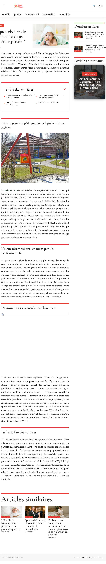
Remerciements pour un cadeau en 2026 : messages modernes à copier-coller (94, 34)
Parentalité (90, 74)
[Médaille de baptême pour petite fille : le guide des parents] (11, 512)
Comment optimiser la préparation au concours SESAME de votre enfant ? (90, 83)
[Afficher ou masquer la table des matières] (50, 89)
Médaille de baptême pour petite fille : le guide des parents (10, 525)
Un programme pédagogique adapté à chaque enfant (20, 96)
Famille (5, 517)
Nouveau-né (54, 517)
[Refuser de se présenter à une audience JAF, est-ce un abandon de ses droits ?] (78, 49)
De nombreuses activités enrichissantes (16, 103)
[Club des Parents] (18, 6)
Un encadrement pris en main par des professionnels (52, 96)
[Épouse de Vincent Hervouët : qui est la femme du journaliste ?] (35, 512)
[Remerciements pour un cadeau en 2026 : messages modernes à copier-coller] (78, 35)
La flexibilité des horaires (48, 102)
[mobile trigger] (5, 6)
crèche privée (12, 190)
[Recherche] (94, 6)
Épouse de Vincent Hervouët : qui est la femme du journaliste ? (35, 525)
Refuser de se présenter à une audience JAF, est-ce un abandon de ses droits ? (95, 47)
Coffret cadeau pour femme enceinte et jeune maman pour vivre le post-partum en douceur (58, 527)
